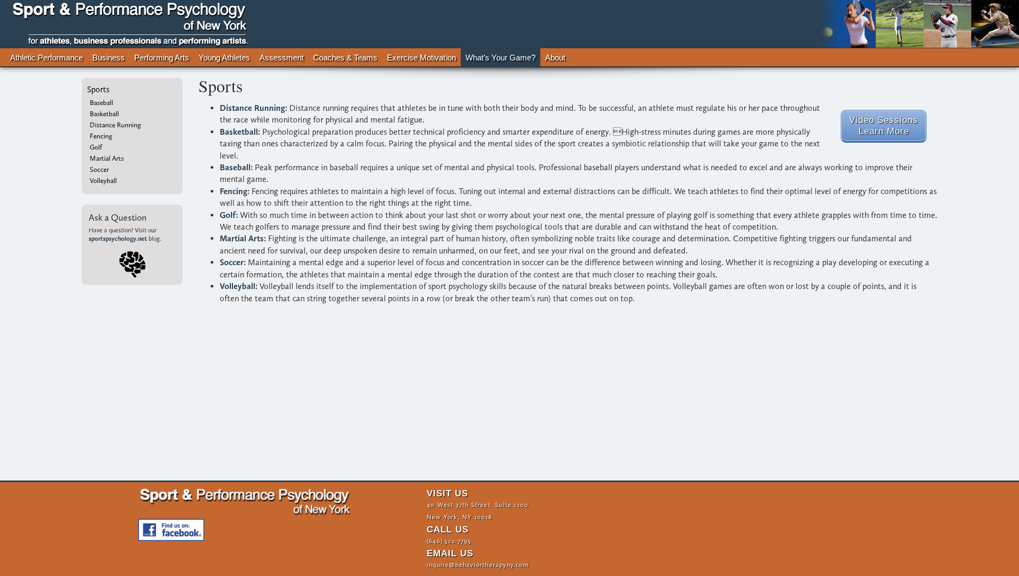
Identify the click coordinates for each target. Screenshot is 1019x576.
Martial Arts (107, 158)
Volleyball (103, 180)
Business (108, 58)
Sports (98, 89)
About (555, 58)
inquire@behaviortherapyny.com (478, 565)
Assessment (282, 58)
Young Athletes (224, 58)
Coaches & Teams (345, 58)
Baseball (101, 102)
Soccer (99, 169)
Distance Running (115, 124)
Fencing (101, 136)
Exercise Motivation (421, 58)
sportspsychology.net (118, 238)
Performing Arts (161, 58)
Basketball (104, 113)
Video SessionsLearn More (883, 125)
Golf (96, 147)
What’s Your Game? (500, 58)
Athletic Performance (46, 58)
